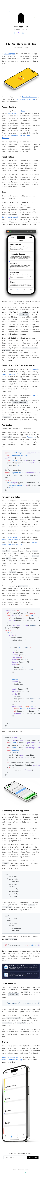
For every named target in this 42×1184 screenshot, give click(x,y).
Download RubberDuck (10, 1057)
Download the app (29, 97)
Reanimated (31, 437)
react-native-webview (11, 540)
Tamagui (35, 369)
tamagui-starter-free (11, 374)
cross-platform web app (25, 99)
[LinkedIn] (23, 32)
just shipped (9, 54)
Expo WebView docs (13, 537)
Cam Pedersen (21, 27)
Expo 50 (35, 395)
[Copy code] (37, 453)
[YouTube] (27, 32)
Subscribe (33, 1157)
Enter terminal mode (21, 1170)
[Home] (21, 18)
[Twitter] (15, 32)
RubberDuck (13, 113)
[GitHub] (19, 32)
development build (10, 217)
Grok (23, 111)
